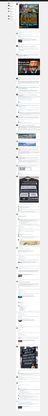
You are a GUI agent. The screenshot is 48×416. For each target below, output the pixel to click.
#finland (10, 16)
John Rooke (19, 382)
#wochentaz (22, 318)
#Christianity (26, 251)
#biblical (33, 96)
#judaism (21, 166)
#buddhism (24, 166)
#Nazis (26, 127)
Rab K (10, 2)
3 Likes (19, 84)
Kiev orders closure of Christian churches (25, 402)
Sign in (39, 0)
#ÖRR (19, 88)
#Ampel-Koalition (26, 231)
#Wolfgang (23, 38)
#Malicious (28, 127)
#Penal (21, 127)
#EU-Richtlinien (29, 338)
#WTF (18, 80)
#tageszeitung (20, 38)
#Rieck (21, 56)
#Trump (20, 126)
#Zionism (21, 385)
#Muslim (20, 271)
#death (19, 79)
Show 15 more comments (20, 387)
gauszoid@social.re (21, 173)
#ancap (11, 3)
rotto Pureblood (11, 10)
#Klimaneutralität (32, 231)
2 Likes (19, 171)
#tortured (33, 152)
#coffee (10, 9)
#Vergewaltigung (23, 87)
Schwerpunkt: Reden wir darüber (20, 37)
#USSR (19, 127)
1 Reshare (20, 43)
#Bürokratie (35, 338)
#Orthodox (37, 403)
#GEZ (33, 90)
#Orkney (32, 46)
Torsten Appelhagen (21, 239)
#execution (28, 251)
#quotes (20, 251)
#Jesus (29, 251)
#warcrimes (24, 379)
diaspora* (9, 0)
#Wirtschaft (26, 338)
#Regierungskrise (29, 231)
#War (22, 379)
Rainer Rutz (20, 35)
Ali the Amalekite (19, 376)
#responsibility (14, 11)
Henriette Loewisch (20, 315)
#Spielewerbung (26, 54)
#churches (36, 150)
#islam (19, 166)
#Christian (27, 38)
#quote (18, 251)
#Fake (22, 54)
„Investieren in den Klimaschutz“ (22, 257)
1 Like (19, 409)
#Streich (28, 318)
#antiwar (25, 379)
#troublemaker (31, 251)
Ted (18, 213)
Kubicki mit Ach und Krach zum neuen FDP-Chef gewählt (25, 34)
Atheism (18, 104)
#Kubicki (25, 38)
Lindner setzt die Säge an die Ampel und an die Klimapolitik (25, 228)
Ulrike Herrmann (20, 292)
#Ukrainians (22, 150)
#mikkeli (11, 16)
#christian (10, 19)
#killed (31, 152)
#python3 (11, 14)
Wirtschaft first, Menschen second (22, 335)
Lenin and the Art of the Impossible (24, 281)
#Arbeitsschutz (37, 338)
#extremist (27, 96)
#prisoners (19, 48)
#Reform (24, 125)
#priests (25, 152)
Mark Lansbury (19, 3)
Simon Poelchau (20, 258)
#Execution (22, 49)
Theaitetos (19, 280)
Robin (19, 210)
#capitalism (22, 129)
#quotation (22, 251)
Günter (18, 86)
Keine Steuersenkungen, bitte (21, 291)
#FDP (21, 38)
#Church (38, 403)
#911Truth (19, 379)
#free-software (12, 19)
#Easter (23, 150)
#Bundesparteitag (30, 38)
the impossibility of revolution (27, 282)
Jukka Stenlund (11, 15)
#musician (13, 16)
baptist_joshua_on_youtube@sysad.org (22, 388)
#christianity (22, 105)
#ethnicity (25, 49)
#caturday (12, 11)
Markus (20, 303)
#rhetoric (30, 96)
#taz (18, 38)
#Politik (36, 54)
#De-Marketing (24, 55)
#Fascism (19, 125)
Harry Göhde (21, 304)
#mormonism (29, 105)
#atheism (19, 105)
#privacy (12, 6)
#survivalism (11, 6)
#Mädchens (34, 87)
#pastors (27, 152)
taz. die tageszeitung (20, 226)
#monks (29, 152)
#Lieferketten (22, 338)
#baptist (32, 105)
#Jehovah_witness (36, 105)
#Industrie (24, 338)
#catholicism (26, 105)
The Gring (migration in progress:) (21, 327)
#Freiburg (25, 318)
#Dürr (28, 38)
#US (28, 129)
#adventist (12, 3)
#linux (10, 14)
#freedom (10, 11)
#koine (10, 3)
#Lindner (24, 231)
